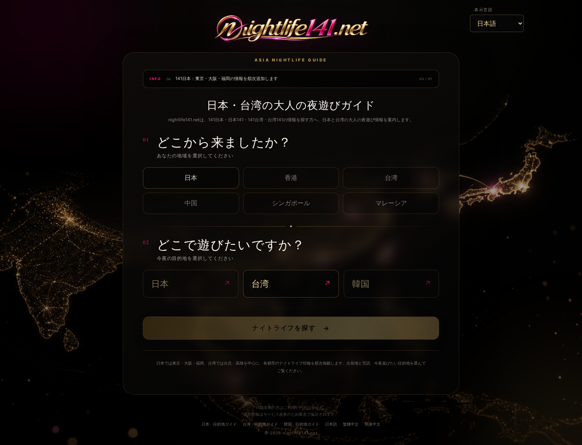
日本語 (331, 424)
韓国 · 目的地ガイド (301, 424)
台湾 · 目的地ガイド (260, 424)
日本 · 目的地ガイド (219, 424)
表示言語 (483, 9)
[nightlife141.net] (291, 29)
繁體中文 (351, 424)
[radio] (191, 178)
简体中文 (372, 424)
